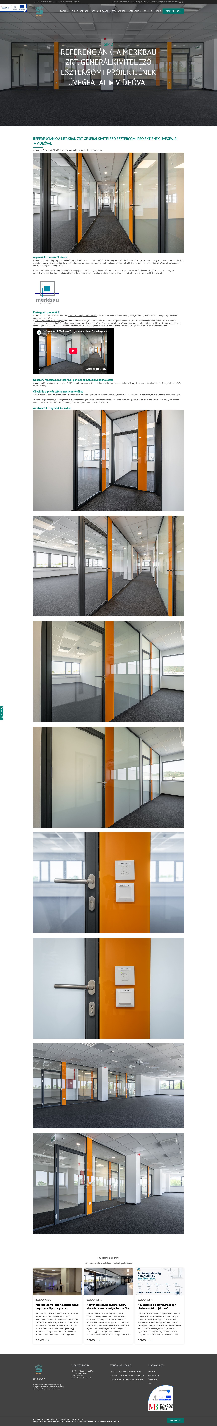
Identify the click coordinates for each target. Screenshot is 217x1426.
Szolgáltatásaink (153, 1375)
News (150, 1383)
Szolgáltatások (100, 11)
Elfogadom (175, 1420)
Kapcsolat (151, 1372)
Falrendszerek (80, 11)
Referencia (135, 11)
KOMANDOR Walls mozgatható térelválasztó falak (127, 1375)
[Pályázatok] (13, 11)
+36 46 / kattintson (64, 2)
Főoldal (64, 11)
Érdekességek (152, 1379)
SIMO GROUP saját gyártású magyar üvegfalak (125, 1372)
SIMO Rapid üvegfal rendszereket (82, 315)
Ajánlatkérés (173, 11)
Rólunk (148, 11)
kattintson (77, 2)
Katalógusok (119, 11)
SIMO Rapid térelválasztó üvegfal (49, 320)
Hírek (158, 11)
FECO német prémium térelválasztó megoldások (126, 1379)
